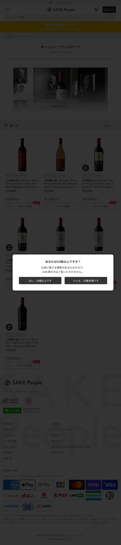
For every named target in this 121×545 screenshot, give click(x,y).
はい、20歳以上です (40, 280)
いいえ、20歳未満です (86, 280)
